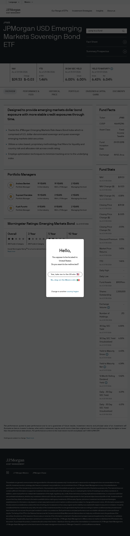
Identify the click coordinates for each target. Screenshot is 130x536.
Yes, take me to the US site (63, 274)
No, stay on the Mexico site (63, 280)
